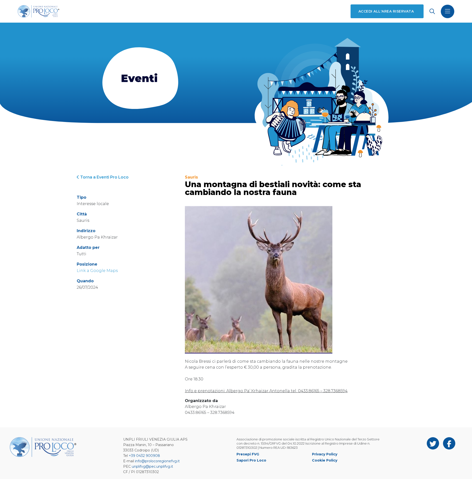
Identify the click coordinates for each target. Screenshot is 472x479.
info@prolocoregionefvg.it (157, 461)
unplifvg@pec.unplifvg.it (152, 466)
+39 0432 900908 (144, 455)
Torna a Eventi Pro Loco (104, 177)
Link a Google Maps (97, 270)
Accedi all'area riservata (386, 11)
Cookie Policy (324, 460)
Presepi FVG (247, 454)
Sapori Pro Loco (251, 460)
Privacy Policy (324, 454)
